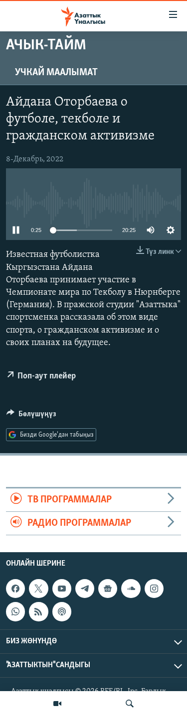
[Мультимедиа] (57, 703)
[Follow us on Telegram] (84, 588)
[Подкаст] (61, 611)
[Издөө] (130, 703)
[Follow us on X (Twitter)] (38, 588)
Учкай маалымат (56, 73)
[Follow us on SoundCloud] (130, 588)
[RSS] (38, 611)
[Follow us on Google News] (107, 588)
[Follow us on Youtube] (61, 588)
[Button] (31, 416)
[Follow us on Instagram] (154, 588)
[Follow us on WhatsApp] (15, 611)
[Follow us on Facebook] (15, 588)
